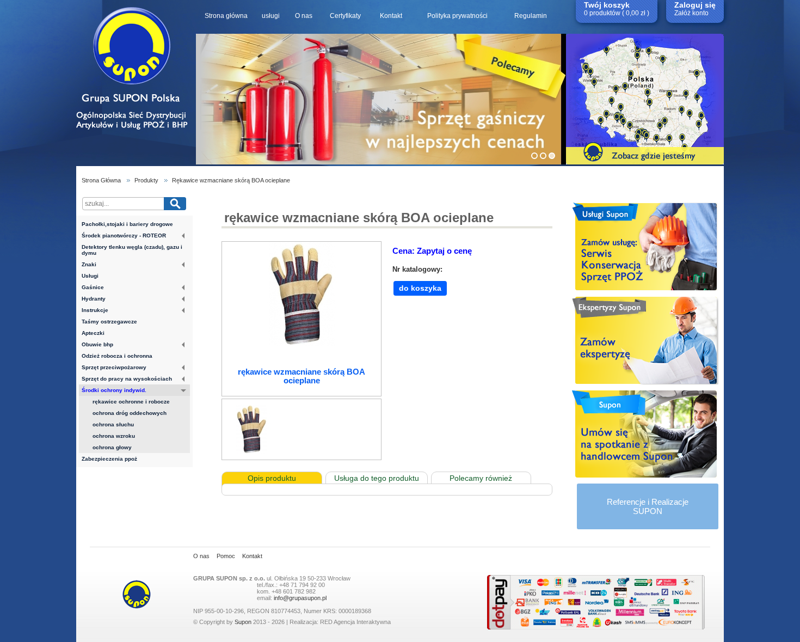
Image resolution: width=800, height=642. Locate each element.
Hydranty (94, 299)
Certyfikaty (345, 16)
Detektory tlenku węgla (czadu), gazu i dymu (132, 250)
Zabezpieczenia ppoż (109, 459)
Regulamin (530, 16)
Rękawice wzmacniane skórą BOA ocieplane (231, 180)
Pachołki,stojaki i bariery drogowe (127, 224)
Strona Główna (101, 180)
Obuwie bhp (97, 344)
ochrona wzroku (114, 436)
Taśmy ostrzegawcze (109, 322)
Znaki (89, 264)
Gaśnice (93, 287)
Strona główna (226, 16)
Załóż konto (691, 13)
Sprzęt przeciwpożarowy (114, 367)
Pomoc (226, 556)
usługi (271, 16)
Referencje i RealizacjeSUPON (647, 506)
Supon (243, 622)
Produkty (146, 180)
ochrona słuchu (113, 424)
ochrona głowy (112, 447)
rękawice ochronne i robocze (131, 402)
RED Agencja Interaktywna (355, 622)
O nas (303, 16)
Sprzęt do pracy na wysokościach (127, 379)
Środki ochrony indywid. (114, 390)
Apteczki (93, 333)
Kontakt (391, 16)
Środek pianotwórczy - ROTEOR (124, 236)
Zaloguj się (695, 5)
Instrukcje (95, 310)
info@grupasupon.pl (300, 598)
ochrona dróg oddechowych (130, 413)
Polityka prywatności (457, 16)
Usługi (90, 276)
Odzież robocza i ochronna (117, 356)
